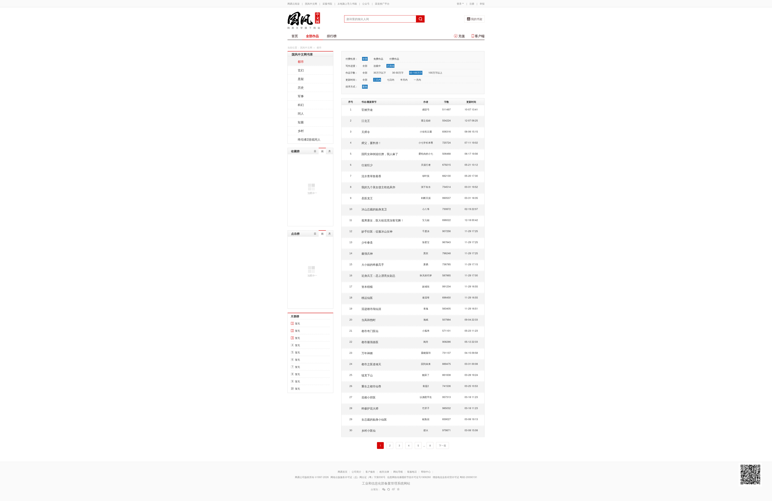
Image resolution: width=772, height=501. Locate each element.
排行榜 (332, 36)
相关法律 (384, 471)
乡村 (301, 131)
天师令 (365, 132)
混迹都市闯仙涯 (371, 309)
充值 (461, 36)
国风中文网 (311, 3)
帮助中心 (426, 471)
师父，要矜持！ (371, 143)
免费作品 (378, 58)
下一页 (442, 445)
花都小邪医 (368, 397)
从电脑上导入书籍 (347, 3)
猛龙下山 (367, 375)
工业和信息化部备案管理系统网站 (386, 483)
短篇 (301, 122)
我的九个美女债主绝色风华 (378, 187)
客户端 (480, 36)
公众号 (366, 3)
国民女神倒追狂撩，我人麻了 (379, 154)
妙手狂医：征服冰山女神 (376, 231)
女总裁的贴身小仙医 (374, 419)
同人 (301, 113)
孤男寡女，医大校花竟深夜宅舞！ (382, 220)
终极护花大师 (369, 408)
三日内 (377, 79)
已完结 (390, 65)
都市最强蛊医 (369, 342)
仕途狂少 (367, 165)
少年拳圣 (367, 242)
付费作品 (394, 58)
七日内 (390, 79)
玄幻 (301, 70)
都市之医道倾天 (371, 364)
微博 (393, 489)
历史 (301, 87)
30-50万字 (397, 72)
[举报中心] (496, 477)
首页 (295, 36)
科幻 (301, 105)
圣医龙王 (367, 198)
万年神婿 (367, 353)
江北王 (365, 121)
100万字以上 (435, 72)
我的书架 (476, 19)
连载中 (377, 65)
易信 (388, 489)
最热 (364, 86)
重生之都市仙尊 (371, 386)
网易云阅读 (293, 3)
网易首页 (342, 471)
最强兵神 (367, 253)
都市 (301, 61)
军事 (301, 96)
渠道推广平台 (382, 3)
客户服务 (370, 471)
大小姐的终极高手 (372, 264)
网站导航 (398, 471)
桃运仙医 (367, 298)
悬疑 (301, 79)
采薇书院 (327, 3)
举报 (482, 3)
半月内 (404, 79)
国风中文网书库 (302, 54)
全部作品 (312, 36)
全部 (364, 58)
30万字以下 (380, 72)
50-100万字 (416, 72)
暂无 (297, 323)
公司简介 (356, 471)
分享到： (375, 489)
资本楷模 (367, 287)
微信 (383, 489)
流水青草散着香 (371, 176)
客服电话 (412, 471)
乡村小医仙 (368, 430)
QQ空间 (398, 489)
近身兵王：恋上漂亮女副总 (378, 276)
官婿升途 (367, 110)
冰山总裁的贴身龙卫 (374, 209)
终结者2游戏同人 (309, 139)
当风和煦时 (368, 320)
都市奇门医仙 (369, 331)
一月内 (417, 79)
